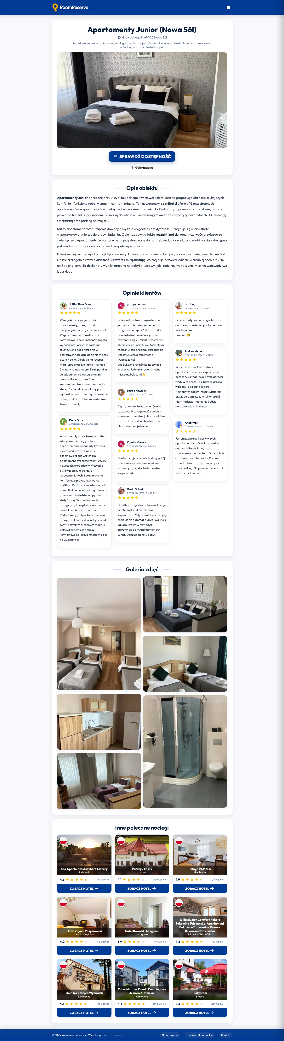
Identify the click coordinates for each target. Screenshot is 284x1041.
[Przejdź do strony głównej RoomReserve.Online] (70, 7)
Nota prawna (170, 1035)
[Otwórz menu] (228, 7)
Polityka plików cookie (199, 1035)
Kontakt (226, 1035)
